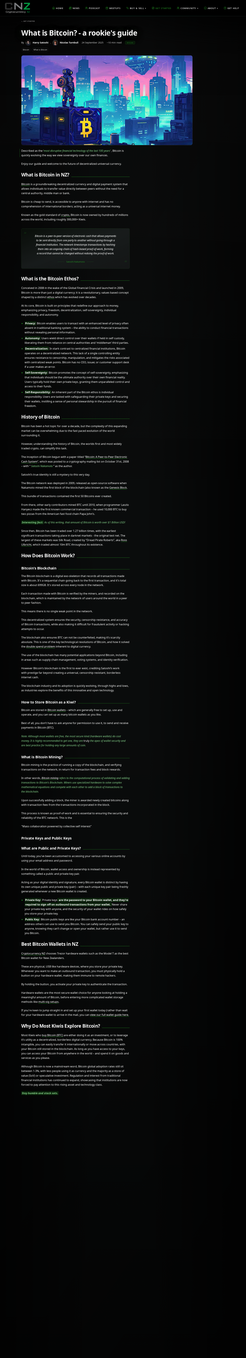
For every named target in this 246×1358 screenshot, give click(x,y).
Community (189, 8)
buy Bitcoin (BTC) (52, 1035)
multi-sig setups (48, 1002)
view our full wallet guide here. (109, 1015)
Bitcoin (25, 184)
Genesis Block (118, 487)
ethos (50, 297)
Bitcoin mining (50, 778)
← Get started (28, 21)
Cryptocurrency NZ (33, 953)
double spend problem (40, 646)
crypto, (65, 215)
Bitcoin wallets (57, 710)
